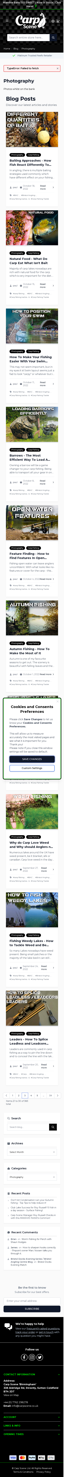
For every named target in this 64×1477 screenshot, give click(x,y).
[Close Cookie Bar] (57, 701)
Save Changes (32, 759)
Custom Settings (32, 768)
